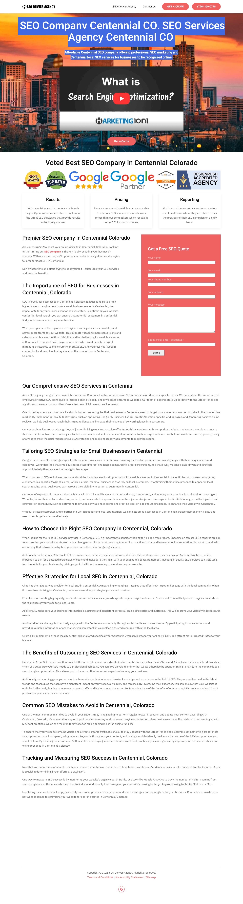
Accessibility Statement (129, 877)
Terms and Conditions (100, 877)
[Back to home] (38, 6)
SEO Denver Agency (124, 7)
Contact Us (149, 7)
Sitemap (151, 877)
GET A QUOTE (175, 7)
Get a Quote (121, 141)
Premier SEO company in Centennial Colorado (76, 238)
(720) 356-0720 (206, 7)
